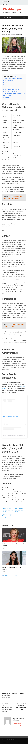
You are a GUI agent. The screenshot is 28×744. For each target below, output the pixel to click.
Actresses (4, 23)
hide (15, 76)
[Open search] (24, 17)
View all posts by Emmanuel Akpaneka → (18, 725)
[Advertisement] (14, 740)
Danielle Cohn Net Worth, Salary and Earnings (18, 510)
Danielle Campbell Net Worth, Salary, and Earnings (7, 510)
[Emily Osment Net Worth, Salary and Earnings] (14, 535)
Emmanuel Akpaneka (17, 34)
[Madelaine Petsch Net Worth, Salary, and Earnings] (14, 633)
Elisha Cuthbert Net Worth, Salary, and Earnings (7, 516)
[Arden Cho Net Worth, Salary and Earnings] (14, 559)
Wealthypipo (12, 9)
